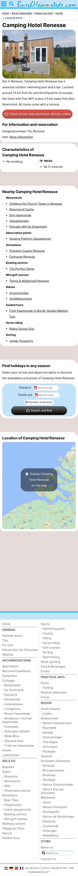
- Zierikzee (48, 780)
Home (6, 624)
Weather (8, 654)
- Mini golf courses (15, 819)
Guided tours (11, 838)
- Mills (6, 786)
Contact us (48, 859)
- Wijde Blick (10, 736)
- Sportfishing (50, 657)
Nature (7, 833)
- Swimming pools (53, 628)
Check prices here (40, 114)
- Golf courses (50, 647)
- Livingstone (11, 709)
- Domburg (48, 821)
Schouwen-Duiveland (55, 761)
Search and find (41, 410)
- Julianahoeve (12, 704)
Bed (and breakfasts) (16, 671)
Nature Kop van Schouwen (20, 650)
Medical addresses (53, 692)
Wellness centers (14, 823)
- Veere (46, 802)
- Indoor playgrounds (16, 809)
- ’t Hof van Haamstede (18, 745)
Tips (5, 640)
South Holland (50, 709)
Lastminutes (10, 755)
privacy (45, 868)
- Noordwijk (48, 728)
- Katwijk (47, 732)
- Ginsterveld (11, 699)
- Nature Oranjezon (54, 807)
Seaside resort (12, 635)
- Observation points (16, 790)
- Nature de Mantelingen (57, 816)
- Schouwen (10, 726)
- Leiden (46, 713)
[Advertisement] (39, 178)
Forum (45, 697)
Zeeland (46, 756)
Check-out (25, 395)
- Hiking (46, 638)
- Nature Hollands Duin (56, 723)
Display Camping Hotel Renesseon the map (41, 479)
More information (21, 137)
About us (47, 847)
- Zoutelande (49, 826)
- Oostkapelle (50, 812)
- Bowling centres (14, 814)
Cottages (8, 680)
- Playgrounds (11, 805)
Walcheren (48, 797)
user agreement (32, 868)
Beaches (8, 767)
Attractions (9, 795)
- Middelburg (49, 835)
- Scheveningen (51, 737)
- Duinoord (9, 694)
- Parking (47, 687)
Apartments (10, 666)
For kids (7, 645)
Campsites (9, 676)
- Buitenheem (11, 685)
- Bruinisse (48, 775)
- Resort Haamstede (16, 713)
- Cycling (47, 633)
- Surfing (47, 652)
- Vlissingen (49, 830)
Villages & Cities (13, 828)
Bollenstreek (49, 718)
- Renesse (48, 765)
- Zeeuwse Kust (12, 741)
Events (45, 671)
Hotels (6, 750)
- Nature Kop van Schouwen (52, 791)
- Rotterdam (49, 746)
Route (45, 683)
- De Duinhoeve (12, 690)
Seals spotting (50, 662)
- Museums (10, 776)
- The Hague (49, 742)
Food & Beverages (53, 666)
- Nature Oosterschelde (57, 784)
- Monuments (11, 781)
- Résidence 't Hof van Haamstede (17, 720)
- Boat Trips (10, 800)
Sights (6, 771)
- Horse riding (50, 643)
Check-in (25, 387)
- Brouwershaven (52, 770)
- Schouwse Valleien (16, 731)
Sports (45, 624)
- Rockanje (48, 751)
